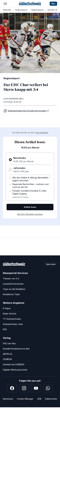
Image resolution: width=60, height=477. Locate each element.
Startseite (7, 10)
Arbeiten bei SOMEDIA (13, 364)
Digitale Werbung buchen (15, 369)
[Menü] (5, 4)
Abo (53, 3)
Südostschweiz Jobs (13, 324)
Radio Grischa (9, 313)
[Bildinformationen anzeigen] (56, 69)
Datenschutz (51, 399)
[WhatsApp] (48, 388)
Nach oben (50, 264)
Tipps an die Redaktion (14, 289)
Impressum (8, 399)
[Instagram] (24, 388)
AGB (39, 399)
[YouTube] (36, 388)
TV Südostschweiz (12, 319)
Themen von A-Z (11, 278)
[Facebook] (12, 388)
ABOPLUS (7, 354)
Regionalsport (21, 10)
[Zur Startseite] (30, 3)
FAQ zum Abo (9, 343)
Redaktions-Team (11, 294)
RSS (5, 329)
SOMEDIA (7, 359)
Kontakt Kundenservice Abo (16, 348)
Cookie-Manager (25, 399)
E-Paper (7, 308)
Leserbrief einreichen (13, 284)
